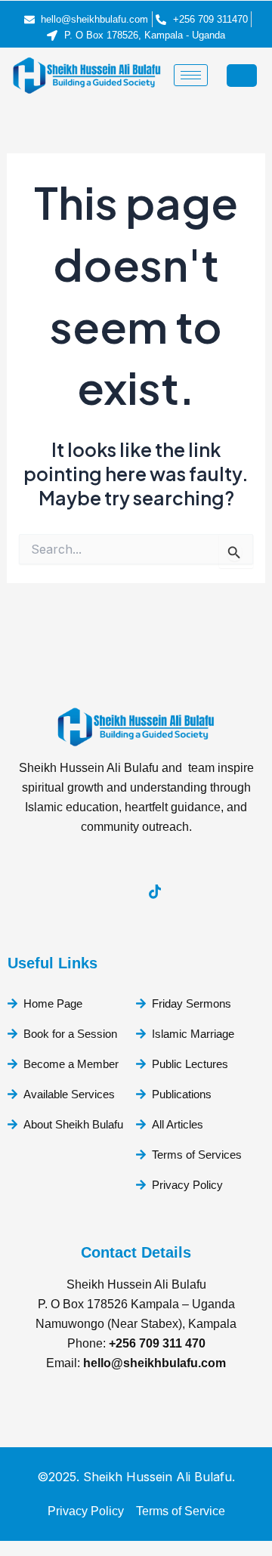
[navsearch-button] (242, 75)
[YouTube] (72, 892)
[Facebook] (113, 892)
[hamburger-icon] (191, 75)
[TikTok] (155, 892)
